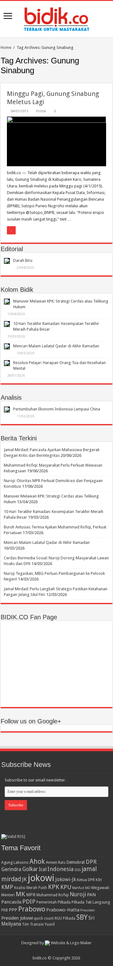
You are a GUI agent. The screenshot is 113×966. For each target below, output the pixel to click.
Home (6, 47)
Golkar (30, 869)
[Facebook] (59, 950)
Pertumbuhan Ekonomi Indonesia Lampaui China (56, 409)
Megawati (100, 887)
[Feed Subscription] (110, 79)
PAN (91, 895)
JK (24, 879)
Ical (42, 869)
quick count (44, 918)
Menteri (8, 894)
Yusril (50, 924)
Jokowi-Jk (65, 879)
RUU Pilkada (65, 918)
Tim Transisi (33, 924)
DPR (91, 861)
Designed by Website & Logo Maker (56, 942)
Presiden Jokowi (17, 918)
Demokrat (75, 862)
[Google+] (53, 950)
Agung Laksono (15, 862)
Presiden (87, 910)
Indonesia (60, 869)
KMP (7, 887)
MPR (30, 894)
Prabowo (31, 909)
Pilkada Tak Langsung (91, 902)
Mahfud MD (81, 888)
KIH (99, 880)
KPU (65, 887)
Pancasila (11, 902)
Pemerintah (46, 902)
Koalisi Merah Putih (30, 888)
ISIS (77, 870)
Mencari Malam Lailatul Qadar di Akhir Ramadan (56, 346)
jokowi (41, 878)
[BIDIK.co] (56, 18)
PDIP (28, 901)
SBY (82, 917)
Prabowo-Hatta (62, 910)
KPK (53, 887)
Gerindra (11, 869)
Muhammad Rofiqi (52, 894)
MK (20, 894)
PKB (4, 910)
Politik (41, 111)
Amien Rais (55, 862)
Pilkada (64, 902)
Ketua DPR (86, 879)
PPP (13, 910)
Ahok (37, 861)
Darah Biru (22, 260)
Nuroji (78, 894)
